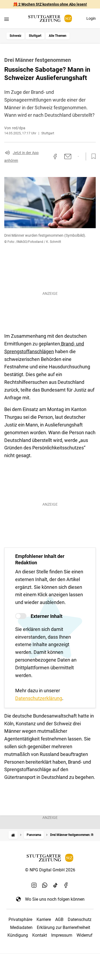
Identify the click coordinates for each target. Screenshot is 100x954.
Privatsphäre (20, 919)
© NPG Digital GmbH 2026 (50, 869)
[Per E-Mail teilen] (68, 156)
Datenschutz (79, 919)
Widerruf (85, 935)
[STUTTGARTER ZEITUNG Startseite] (50, 18)
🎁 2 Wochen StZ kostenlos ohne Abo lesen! (50, 4)
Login (91, 18)
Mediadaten (21, 927)
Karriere (44, 919)
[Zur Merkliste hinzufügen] (92, 156)
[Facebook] (66, 885)
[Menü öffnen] (6, 19)
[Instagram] (34, 885)
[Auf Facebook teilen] (55, 156)
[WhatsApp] (45, 885)
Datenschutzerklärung (38, 698)
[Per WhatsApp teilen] (78, 156)
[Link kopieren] (45, 156)
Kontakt (39, 935)
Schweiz (15, 36)
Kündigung (17, 935)
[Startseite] (13, 835)
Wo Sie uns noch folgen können (55, 899)
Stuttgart (35, 36)
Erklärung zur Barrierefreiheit (63, 927)
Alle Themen (57, 36)
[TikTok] (55, 885)
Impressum (61, 935)
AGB (59, 919)
